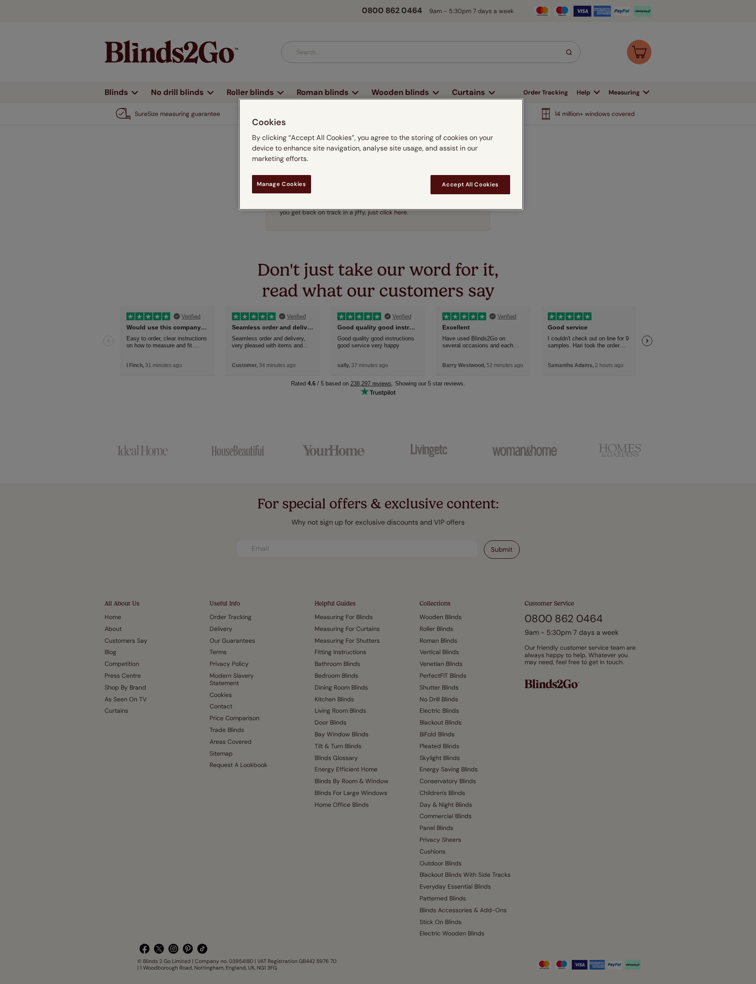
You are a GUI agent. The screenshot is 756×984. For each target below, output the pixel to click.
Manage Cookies (281, 184)
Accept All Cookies (470, 184)
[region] (381, 154)
